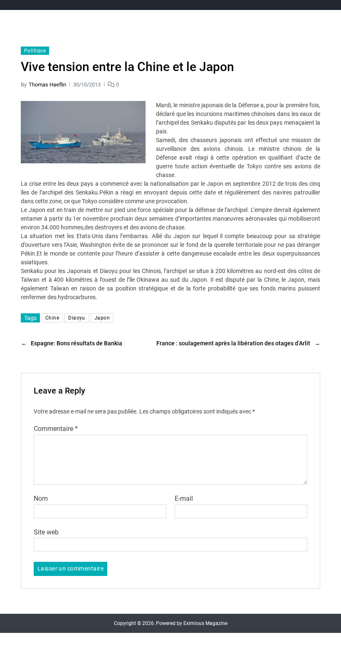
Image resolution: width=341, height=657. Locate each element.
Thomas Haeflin (47, 84)
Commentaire (56, 429)
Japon (102, 318)
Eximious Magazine (205, 623)
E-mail (184, 498)
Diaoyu (76, 318)
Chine (52, 318)
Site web (46, 532)
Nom (41, 498)
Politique (35, 51)
